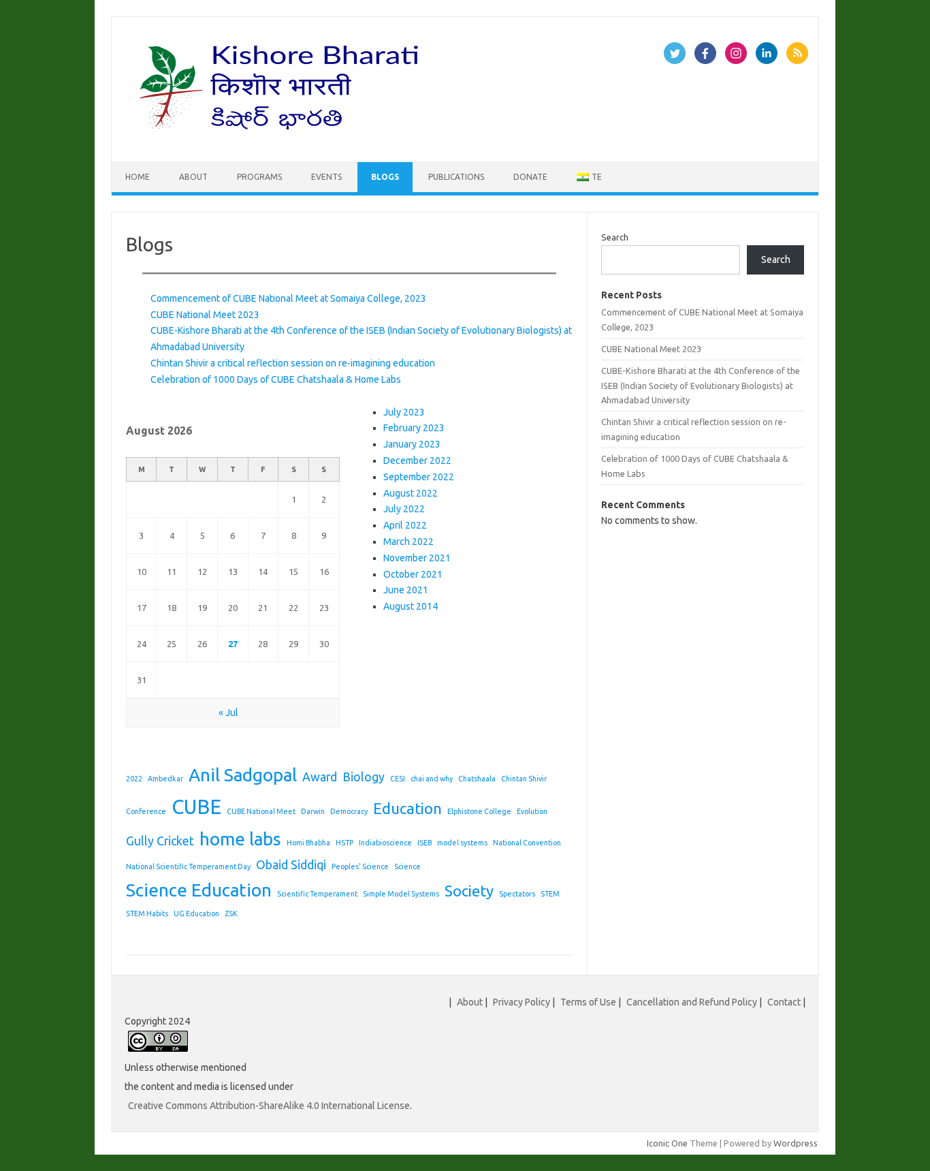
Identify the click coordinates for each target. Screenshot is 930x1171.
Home (137, 176)
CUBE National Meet (261, 811)
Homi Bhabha (308, 843)
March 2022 (408, 541)
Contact (784, 1002)
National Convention (527, 843)
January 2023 (411, 444)
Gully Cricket (160, 840)
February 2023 (414, 427)
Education (407, 808)
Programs (259, 176)
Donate (530, 176)
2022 (134, 779)
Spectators (517, 894)
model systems (462, 843)
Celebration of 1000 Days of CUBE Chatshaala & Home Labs (275, 379)
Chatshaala (477, 779)
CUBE (196, 807)
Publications (456, 176)
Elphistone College (479, 811)
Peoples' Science (360, 866)
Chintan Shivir (524, 779)
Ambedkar (165, 779)
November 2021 (417, 557)
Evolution (532, 811)
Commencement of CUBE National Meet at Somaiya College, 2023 (288, 298)
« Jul (228, 712)
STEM (550, 894)
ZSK (231, 913)
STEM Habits (147, 913)
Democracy (349, 811)
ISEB (424, 843)
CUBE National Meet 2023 (204, 314)
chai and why (432, 779)
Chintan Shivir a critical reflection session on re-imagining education (292, 363)
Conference (146, 811)
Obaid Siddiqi (291, 864)
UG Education (196, 913)
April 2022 (405, 525)
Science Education (199, 890)
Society (469, 890)
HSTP (344, 843)
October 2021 (413, 574)
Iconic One (667, 1143)
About (193, 176)
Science (407, 866)
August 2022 (410, 493)
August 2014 (410, 606)
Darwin (313, 811)
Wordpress (795, 1143)
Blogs (385, 176)
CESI (397, 779)
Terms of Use (588, 1002)
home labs (240, 839)
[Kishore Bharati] (281, 138)
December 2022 (417, 460)
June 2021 (405, 589)
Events (326, 176)
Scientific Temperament (317, 894)
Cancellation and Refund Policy (691, 1002)
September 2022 (418, 476)
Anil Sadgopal (243, 775)
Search (614, 237)
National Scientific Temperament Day (188, 866)
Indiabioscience (385, 843)
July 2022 (404, 508)
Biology (363, 776)
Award (319, 776)
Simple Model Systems (401, 894)
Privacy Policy (521, 1002)
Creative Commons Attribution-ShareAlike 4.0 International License (269, 1105)
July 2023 (404, 412)
